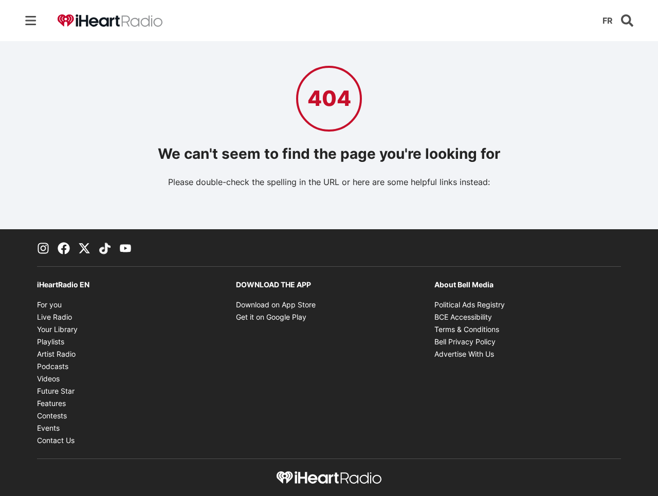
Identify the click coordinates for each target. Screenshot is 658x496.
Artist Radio (56, 354)
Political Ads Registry (469, 304)
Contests (52, 415)
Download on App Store (276, 304)
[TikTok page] (105, 248)
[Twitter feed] (84, 248)
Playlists (50, 341)
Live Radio (54, 317)
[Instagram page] (43, 248)
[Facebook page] (64, 248)
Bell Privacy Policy (465, 341)
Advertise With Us (464, 354)
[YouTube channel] (125, 248)
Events (48, 428)
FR (607, 20)
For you (49, 304)
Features (51, 403)
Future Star (56, 391)
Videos (48, 378)
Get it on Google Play (271, 317)
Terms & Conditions (466, 329)
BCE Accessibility (463, 317)
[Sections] (31, 20)
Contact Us (56, 440)
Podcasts (52, 366)
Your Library (57, 329)
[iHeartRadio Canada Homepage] (110, 20)
